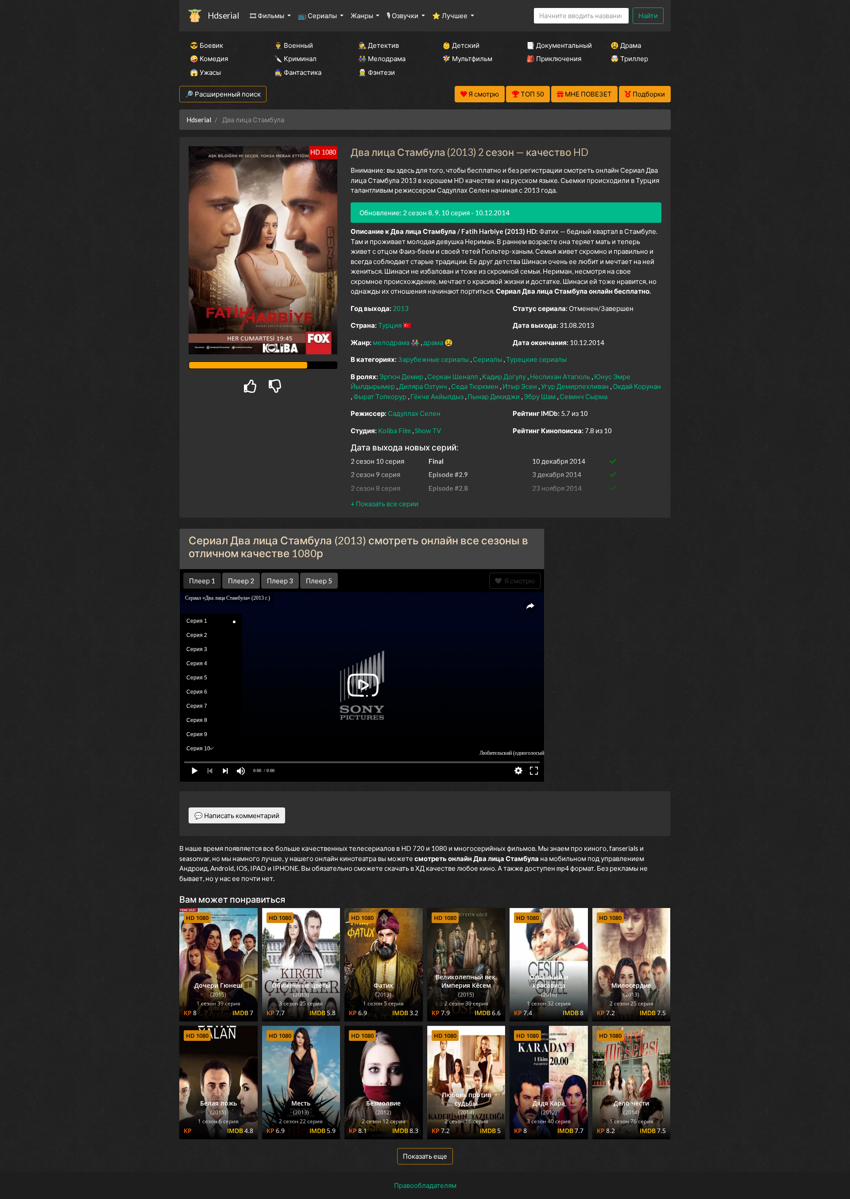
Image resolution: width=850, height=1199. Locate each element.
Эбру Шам (540, 396)
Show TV (428, 431)
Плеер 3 (280, 581)
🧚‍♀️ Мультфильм (467, 58)
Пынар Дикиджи (494, 396)
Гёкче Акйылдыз (437, 396)
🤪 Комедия (209, 58)
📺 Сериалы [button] (318, 15)
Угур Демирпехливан (575, 386)
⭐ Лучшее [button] (450, 15)
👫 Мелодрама (382, 58)
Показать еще (425, 1156)
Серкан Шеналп (453, 376)
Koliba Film (395, 431)
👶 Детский (460, 45)
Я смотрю (518, 581)
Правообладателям (425, 1185)
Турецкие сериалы (536, 359)
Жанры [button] (363, 15)
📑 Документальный (556, 45)
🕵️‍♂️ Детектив (378, 45)
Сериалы (488, 359)
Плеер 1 (202, 581)
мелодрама (392, 342)
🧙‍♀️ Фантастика (297, 72)
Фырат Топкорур (380, 396)
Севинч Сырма (583, 396)
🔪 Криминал (295, 58)
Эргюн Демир (402, 376)
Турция (390, 325)
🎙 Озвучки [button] (403, 15)
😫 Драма (625, 45)
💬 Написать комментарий (236, 815)
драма (433, 342)
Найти (648, 15)
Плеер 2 (241, 581)
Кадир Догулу (504, 376)
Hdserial (223, 15)
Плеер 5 (319, 581)
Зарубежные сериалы (434, 359)
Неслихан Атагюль (560, 376)
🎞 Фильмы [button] (268, 15)
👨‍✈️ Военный (293, 45)
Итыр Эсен (520, 386)
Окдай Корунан (637, 386)
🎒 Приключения (553, 58)
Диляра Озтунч (423, 386)
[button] (384, 504)
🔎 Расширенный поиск (223, 94)
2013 (401, 308)
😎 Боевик (206, 45)
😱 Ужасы (205, 72)
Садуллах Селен (414, 413)
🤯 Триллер (629, 58)
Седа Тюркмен (475, 386)
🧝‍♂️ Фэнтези (376, 72)
